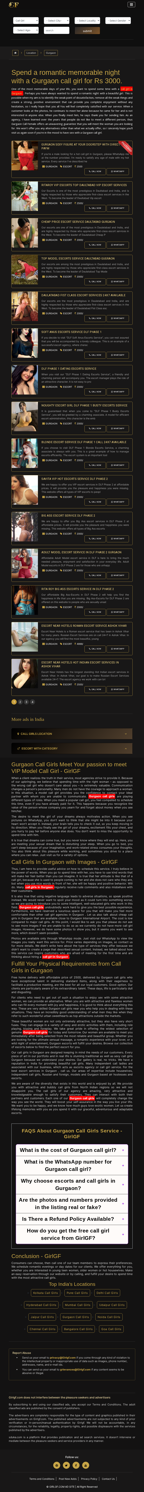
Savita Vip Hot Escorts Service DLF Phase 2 (74, 479)
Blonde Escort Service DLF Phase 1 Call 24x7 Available (83, 442)
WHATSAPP (119, 171)
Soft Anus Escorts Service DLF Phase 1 (71, 332)
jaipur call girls (42, 1317)
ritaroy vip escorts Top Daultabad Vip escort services (84, 185)
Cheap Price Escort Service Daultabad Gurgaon (78, 221)
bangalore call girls (78, 1329)
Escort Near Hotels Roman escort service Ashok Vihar (84, 625)
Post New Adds (68, 1478)
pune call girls (77, 1293)
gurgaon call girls (76, 1317)
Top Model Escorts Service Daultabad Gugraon (78, 258)
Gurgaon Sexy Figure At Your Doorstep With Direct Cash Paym (85, 146)
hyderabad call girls (41, 1305)
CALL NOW (96, 171)
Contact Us (108, 1478)
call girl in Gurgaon (56, 956)
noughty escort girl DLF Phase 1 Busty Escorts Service (84, 405)
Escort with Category (40, 748)
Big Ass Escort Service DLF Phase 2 (68, 515)
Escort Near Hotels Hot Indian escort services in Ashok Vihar (80, 664)
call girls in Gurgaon (39, 887)
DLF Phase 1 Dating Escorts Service (68, 368)
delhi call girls (107, 1293)
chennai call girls (42, 1329)
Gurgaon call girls (102, 796)
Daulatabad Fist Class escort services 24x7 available (83, 295)
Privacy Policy (89, 1478)
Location (31, 52)
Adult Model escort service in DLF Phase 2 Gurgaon (81, 552)
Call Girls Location (36, 734)
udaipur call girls (112, 1305)
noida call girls (109, 1317)
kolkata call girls (45, 1293)
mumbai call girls (77, 1305)
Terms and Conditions (41, 1478)
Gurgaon (51, 52)
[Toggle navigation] (131, 4)
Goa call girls (111, 1329)
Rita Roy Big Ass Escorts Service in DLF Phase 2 (77, 589)
